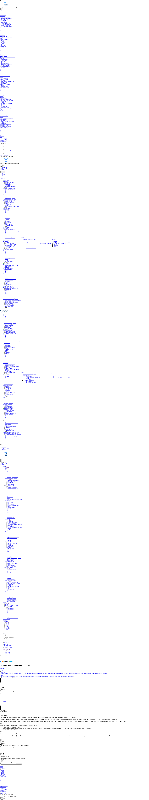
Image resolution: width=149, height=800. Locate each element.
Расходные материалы (11, 569)
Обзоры (2, 788)
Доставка (4, 701)
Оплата (4, 700)
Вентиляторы (10, 521)
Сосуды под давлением (12, 563)
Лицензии (2, 773)
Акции (1, 766)
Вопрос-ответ (3, 780)
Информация (3, 776)
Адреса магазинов (4, 778)
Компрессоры (10, 471)
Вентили (38, 676)
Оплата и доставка (4, 779)
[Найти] (1, 9)
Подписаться (19, 763)
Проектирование (10, 608)
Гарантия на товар (4, 786)
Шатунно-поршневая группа (20, 676)
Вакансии (2, 771)
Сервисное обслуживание (12, 615)
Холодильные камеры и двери (13, 492)
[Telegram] (12, 661)
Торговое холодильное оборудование (14, 593)
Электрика (42, 676)
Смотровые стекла (70, 676)
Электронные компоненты (12, 582)
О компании (7, 623)
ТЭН (49, 676)
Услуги (6, 604)
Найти (2, 798)
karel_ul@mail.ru (4, 155)
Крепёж (34, 676)
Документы (2, 774)
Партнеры (2, 772)
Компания (2, 768)
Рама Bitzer (2, 676)
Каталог (6, 468)
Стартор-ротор (57, 676)
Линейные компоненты (12, 543)
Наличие (4, 696)
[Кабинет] (1, 445)
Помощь (2, 781)
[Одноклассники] (2, 661)
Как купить (5, 698)
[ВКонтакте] (1, 661)
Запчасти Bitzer (10, 502)
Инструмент (9, 557)
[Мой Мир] (4, 661)
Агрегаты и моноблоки (12, 487)
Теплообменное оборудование (13, 480)
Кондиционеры (8, 676)
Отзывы (4, 697)
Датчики (46, 676)
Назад (7, 467)
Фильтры (13, 676)
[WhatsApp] (9, 661)
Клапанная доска (63, 676)
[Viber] (7, 661)
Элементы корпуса (29, 676)
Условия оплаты (3, 783)
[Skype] (11, 661)
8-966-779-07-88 (4, 139)
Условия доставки (4, 785)
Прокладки (52, 676)
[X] (6, 661)
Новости (2, 770)
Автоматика (9, 533)
